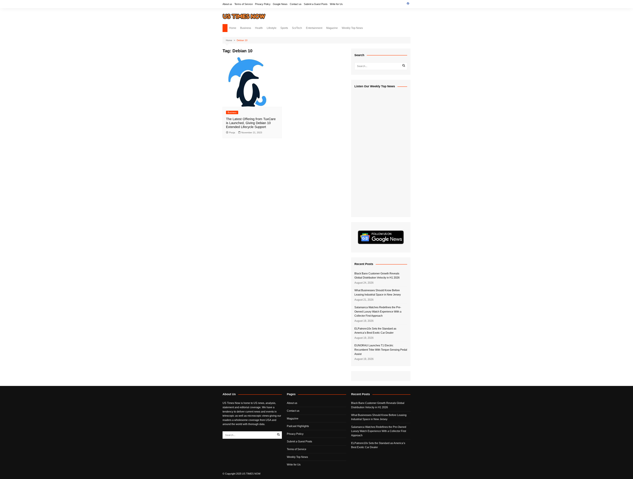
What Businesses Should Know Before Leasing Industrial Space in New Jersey (377, 292)
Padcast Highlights (298, 426)
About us (227, 4)
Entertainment (314, 28)
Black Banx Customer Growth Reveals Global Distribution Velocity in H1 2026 (377, 275)
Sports (284, 28)
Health (259, 28)
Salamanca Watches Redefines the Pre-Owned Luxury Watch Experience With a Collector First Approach (377, 311)
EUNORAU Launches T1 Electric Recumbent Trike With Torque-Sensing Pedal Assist (380, 349)
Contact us (295, 4)
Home (232, 28)
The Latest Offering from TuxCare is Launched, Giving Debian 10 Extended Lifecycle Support (251, 123)
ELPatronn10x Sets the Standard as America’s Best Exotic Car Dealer (375, 330)
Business (245, 28)
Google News (280, 4)
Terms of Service (243, 4)
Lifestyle (271, 28)
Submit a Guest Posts (316, 4)
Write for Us (336, 4)
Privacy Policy (263, 4)
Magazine (332, 28)
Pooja (232, 132)
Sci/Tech (297, 28)
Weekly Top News (352, 28)
